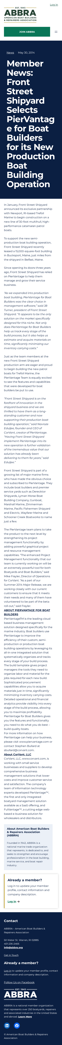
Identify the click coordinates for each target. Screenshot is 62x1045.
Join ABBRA (27, 31)
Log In (12, 901)
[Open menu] (56, 32)
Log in (54, 4)
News (10, 52)
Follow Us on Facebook (19, 982)
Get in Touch (11, 955)
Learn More (25, 1016)
